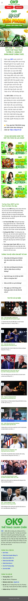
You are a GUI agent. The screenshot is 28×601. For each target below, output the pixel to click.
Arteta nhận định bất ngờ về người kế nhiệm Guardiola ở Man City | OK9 (9, 477)
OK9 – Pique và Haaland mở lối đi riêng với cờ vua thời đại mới (8, 397)
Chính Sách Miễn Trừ (8, 558)
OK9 (11, 59)
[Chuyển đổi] (2, 258)
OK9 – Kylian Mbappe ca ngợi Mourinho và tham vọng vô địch (8, 503)
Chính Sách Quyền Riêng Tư (10, 555)
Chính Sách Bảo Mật (8, 560)
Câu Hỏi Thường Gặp (8, 566)
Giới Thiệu (5, 552)
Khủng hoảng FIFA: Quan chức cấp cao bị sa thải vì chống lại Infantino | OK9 (10, 371)
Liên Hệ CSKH (6, 568)
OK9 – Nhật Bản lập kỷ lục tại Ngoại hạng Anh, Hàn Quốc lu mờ (9, 344)
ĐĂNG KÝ (9, 7)
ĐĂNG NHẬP (19, 7)
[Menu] (2, 2)
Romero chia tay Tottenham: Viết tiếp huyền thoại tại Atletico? (9, 450)
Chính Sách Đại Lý (7, 563)
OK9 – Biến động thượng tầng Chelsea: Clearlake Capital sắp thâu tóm (10, 424)
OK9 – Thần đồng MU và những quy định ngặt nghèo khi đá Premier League (10, 318)
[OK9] (14, 2)
